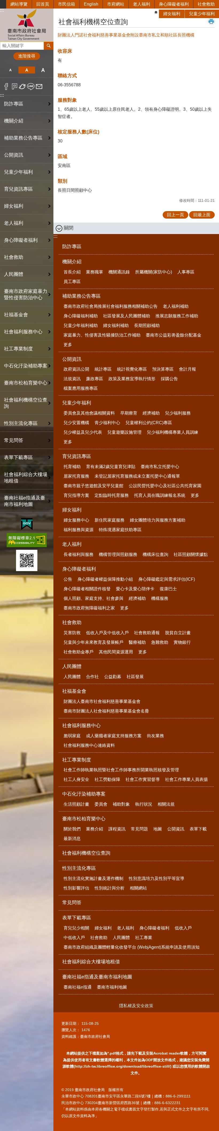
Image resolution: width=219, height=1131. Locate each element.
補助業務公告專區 (81, 296)
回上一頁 (175, 214)
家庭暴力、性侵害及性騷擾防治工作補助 (102, 335)
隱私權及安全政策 (136, 1005)
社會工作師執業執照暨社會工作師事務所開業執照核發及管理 (121, 770)
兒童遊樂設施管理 (124, 432)
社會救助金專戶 (78, 652)
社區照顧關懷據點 (191, 554)
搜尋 (4, 44)
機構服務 (159, 598)
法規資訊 (72, 378)
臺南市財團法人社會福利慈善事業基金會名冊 (106, 711)
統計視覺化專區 (132, 369)
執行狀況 (143, 804)
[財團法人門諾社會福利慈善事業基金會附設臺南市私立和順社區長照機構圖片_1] (26, 560)
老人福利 (141, 4)
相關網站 (138, 888)
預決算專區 (163, 369)
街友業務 (155, 735)
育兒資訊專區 (76, 456)
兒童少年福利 (202, 13)
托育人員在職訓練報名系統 (159, 495)
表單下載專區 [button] (18, 457)
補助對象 (121, 804)
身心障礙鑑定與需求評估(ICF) (166, 579)
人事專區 (185, 272)
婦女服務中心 (76, 520)
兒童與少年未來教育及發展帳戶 (93, 642)
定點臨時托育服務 (112, 495)
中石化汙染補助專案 (83, 794)
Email (39, 86)
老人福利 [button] (13, 223)
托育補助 (72, 466)
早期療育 (128, 413)
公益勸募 (112, 676)
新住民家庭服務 (109, 520)
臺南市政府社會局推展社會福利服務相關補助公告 (111, 306)
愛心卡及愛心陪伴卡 (135, 589)
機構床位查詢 (155, 554)
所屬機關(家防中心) (153, 272)
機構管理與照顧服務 (118, 554)
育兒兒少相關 (76, 928)
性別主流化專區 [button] (21, 423)
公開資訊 (71, 359)
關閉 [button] (68, 228)
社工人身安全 (76, 779)
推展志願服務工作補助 (176, 316)
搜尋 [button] (48, 46)
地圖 (157, 829)
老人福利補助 (176, 306)
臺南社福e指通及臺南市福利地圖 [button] (24, 501)
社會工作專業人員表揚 (186, 779)
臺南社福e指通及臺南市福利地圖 (97, 977)
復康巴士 (168, 589)
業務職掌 (94, 272)
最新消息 (72, 838)
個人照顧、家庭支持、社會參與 (93, 598)
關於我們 (72, 829)
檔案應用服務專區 (81, 388)
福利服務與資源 (78, 529)
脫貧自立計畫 (178, 632)
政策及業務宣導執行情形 (131, 378)
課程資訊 (117, 829)
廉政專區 (94, 378)
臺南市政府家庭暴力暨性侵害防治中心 (25, 294)
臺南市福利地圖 (112, 987)
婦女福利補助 (116, 325)
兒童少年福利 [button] (18, 172)
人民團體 (71, 666)
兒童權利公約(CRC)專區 (149, 422)
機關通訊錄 (119, 272)
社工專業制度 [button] (18, 348)
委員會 (101, 804)
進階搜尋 (26, 56)
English (91, 4)
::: (2, 95)
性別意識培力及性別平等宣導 (156, 878)
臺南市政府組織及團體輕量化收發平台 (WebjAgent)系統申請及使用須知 (132, 947)
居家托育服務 (76, 476)
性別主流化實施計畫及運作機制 (93, 878)
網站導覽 (19, 4)
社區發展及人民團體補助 (126, 316)
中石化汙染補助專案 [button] (25, 365)
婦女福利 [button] (13, 206)
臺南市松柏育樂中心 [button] (25, 383)
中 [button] (26, 70)
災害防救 (72, 632)
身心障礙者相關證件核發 (87, 589)
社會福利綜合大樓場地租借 (25, 477)
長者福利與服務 (78, 554)
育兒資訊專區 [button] (18, 189)
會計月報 (187, 369)
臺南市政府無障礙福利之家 (89, 608)
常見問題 (139, 829)
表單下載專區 (76, 917)
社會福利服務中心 (81, 725)
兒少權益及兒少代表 (83, 432)
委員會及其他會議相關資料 (89, 413)
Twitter (22, 86)
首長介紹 (72, 272)
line (31, 86)
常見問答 (13, 440)
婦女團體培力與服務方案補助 (157, 520)
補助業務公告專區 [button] (23, 138)
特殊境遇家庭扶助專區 (120, 529)
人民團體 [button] (13, 274)
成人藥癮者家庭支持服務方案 (114, 735)
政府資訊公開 (76, 369)
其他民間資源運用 (116, 652)
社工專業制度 (76, 760)
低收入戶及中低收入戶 (107, 632)
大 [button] (43, 70)
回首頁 (42, 4)
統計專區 (103, 369)
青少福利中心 (107, 422)
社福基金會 (74, 691)
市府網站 (115, 4)
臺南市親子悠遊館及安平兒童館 (93, 485)
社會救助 (206, 4)
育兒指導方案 (76, 495)
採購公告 (169, 378)
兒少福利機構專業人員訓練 (172, 432)
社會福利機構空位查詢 (25, 403)
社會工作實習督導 (143, 779)
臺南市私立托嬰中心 (160, 466)
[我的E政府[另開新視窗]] (27, 524)
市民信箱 (66, 4)
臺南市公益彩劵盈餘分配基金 (173, 335)
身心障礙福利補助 (81, 316)
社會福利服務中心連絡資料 (89, 745)
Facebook (6, 86)
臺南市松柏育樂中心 (83, 818)
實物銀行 (182, 642)
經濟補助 (151, 413)
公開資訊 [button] (13, 155)
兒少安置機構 (76, 422)
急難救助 (159, 642)
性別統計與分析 (109, 888)
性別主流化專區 (79, 868)
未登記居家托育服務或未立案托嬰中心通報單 (137, 476)
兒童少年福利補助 (81, 325)
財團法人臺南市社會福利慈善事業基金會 (102, 701)
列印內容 (211, 21)
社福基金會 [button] (16, 314)
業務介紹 (94, 829)
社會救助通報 (147, 632)
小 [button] (10, 70)
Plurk (14, 86)
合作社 (92, 676)
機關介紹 (71, 261)
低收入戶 (183, 928)
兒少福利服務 (178, 413)
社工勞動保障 (107, 779)
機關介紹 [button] (13, 121)
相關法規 (166, 804)
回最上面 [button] (201, 214)
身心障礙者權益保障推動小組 (105, 579)
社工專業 (143, 937)
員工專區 (72, 281)
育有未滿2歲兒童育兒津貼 (110, 466)
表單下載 (198, 829)
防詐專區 (13, 103)
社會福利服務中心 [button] (23, 331)
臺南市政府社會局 (26, 25)
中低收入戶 (74, 937)
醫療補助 (137, 642)
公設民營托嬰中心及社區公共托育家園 (165, 485)
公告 (68, 579)
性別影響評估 (76, 888)
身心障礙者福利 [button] (21, 240)
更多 (68, 344)
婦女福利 (171, 13)
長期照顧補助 (147, 325)
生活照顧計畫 (76, 804)
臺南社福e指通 (78, 987)
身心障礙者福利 (174, 4)
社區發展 (135, 676)
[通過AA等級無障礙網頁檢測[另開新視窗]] (27, 540)
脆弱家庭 (72, 735)
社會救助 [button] (13, 257)
